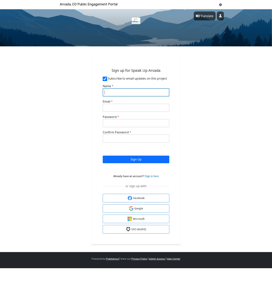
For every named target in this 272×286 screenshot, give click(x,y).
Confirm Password (117, 132)
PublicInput (112, 258)
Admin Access (157, 258)
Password (111, 117)
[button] (220, 5)
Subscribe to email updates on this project (137, 78)
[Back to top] (237, 273)
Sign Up (136, 159)
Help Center (173, 258)
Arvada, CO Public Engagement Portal (88, 4)
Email (108, 101)
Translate (206, 16)
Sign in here (152, 176)
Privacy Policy (139, 258)
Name (108, 86)
